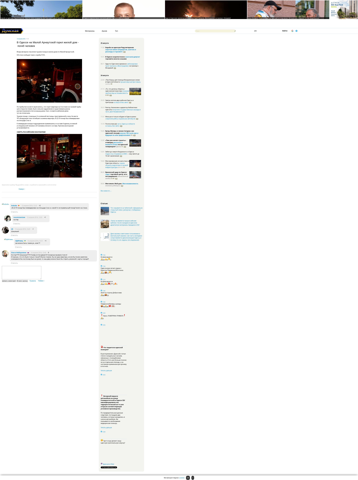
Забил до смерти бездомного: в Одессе (119, 152)
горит (107, 174)
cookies (182, 478)
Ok (188, 478)
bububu (14, 206)
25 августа (105, 43)
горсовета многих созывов (116, 59)
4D (12, 229)
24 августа (105, 75)
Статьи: (104, 203)
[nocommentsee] (7, 221)
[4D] (5, 233)
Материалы (90, 31)
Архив (104, 31)
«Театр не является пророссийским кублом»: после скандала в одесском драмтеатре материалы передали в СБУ (124, 223)
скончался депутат (132, 57)
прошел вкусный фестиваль (130, 82)
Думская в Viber (108, 464)
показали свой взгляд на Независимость (117, 92)
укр (255, 31)
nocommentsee (19, 217)
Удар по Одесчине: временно (116, 64)
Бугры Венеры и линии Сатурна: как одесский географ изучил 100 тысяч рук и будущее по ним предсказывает (283, 18)
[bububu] (5, 204)
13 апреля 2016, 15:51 (35, 241)
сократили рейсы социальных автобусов (120, 119)
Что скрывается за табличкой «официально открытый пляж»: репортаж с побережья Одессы (126, 210)
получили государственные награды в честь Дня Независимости (122, 111)
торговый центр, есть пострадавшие (116, 176)
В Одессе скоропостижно (115, 57)
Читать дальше (106, 370)
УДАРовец (19, 241)
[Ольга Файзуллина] (5, 257)
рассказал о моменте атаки (114, 143)
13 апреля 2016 (21, 39)
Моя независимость (130, 184)
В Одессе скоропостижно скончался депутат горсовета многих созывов (106, 18)
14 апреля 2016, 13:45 (38, 253)
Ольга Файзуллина (18, 253)
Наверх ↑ (22, 189)
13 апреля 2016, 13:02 (34, 217)
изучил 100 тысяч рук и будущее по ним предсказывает (121, 134)
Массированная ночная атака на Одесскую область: (117, 162)
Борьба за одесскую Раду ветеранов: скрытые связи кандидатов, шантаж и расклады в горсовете (32, 18)
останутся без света (121, 102)
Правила (33, 281)
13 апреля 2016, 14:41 (22, 229)
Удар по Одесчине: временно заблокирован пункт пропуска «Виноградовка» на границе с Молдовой (198, 18)
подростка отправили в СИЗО (116, 154)
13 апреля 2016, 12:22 (29, 206)
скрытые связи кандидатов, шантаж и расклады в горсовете (120, 51)
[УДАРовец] (8, 239)
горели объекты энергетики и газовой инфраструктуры (116, 165)
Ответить (14, 212)
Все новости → (106, 191)
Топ (116, 31)
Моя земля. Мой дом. (113, 184)
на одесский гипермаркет (116, 145)
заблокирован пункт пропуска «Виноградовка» (121, 65)
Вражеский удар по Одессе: (116, 172)
